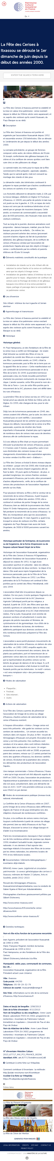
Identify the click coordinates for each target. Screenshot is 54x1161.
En (26, 16)
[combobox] (27, 76)
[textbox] (27, 75)
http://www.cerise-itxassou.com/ (18, 902)
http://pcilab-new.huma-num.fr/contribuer (21, 1072)
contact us (46, 1145)
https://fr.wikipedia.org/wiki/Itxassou (19, 1079)
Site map (34, 1145)
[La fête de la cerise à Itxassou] (3, 99)
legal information (11, 1145)
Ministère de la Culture (37, 1153)
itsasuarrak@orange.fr (32, 987)
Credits (25, 1145)
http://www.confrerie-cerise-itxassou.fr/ (21, 916)
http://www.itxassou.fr (23, 996)
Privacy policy (27, 1148)
